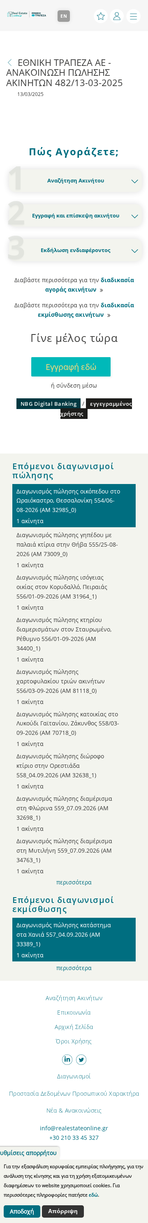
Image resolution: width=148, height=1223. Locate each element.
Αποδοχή (22, 1211)
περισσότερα (74, 882)
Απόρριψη (63, 1211)
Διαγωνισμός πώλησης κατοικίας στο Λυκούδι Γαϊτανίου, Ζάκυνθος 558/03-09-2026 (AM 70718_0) (67, 729)
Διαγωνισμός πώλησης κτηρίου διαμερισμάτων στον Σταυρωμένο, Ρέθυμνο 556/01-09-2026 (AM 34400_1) (63, 639)
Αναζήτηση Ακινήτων (74, 998)
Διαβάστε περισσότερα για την (74, 284)
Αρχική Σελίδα (74, 1027)
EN (63, 16)
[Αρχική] (28, 10)
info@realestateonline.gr (74, 1128)
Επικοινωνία (74, 1012)
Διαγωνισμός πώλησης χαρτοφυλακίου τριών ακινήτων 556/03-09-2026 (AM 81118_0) (60, 686)
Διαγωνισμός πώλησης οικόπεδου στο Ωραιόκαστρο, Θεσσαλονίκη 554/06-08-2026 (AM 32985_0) (68, 506)
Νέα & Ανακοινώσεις (74, 1110)
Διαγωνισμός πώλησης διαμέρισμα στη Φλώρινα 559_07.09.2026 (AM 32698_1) (64, 813)
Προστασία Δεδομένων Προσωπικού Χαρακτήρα (74, 1093)
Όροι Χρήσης (74, 1041)
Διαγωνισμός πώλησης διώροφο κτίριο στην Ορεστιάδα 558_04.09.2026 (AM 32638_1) (60, 771)
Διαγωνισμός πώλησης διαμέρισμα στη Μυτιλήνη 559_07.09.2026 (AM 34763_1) (64, 856)
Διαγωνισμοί (74, 1076)
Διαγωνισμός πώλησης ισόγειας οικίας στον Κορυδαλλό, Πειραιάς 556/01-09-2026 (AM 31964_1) (61, 592)
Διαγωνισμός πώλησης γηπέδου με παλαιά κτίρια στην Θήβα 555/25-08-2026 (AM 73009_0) (67, 549)
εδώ (93, 1194)
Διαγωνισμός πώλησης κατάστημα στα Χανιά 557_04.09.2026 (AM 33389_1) (63, 940)
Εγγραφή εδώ (71, 366)
